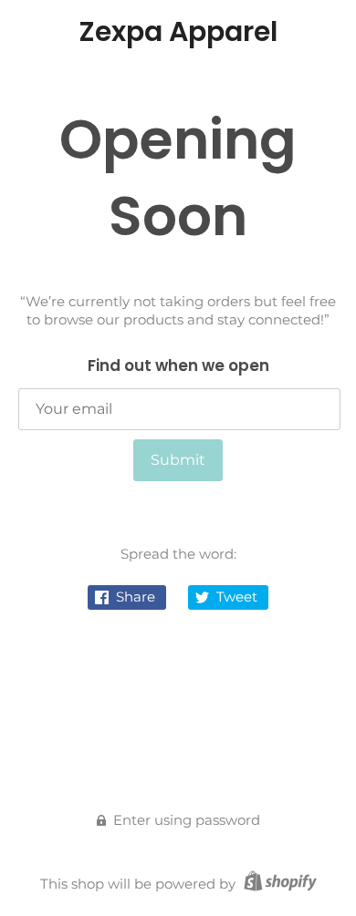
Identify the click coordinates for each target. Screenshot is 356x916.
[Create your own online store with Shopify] (278, 883)
